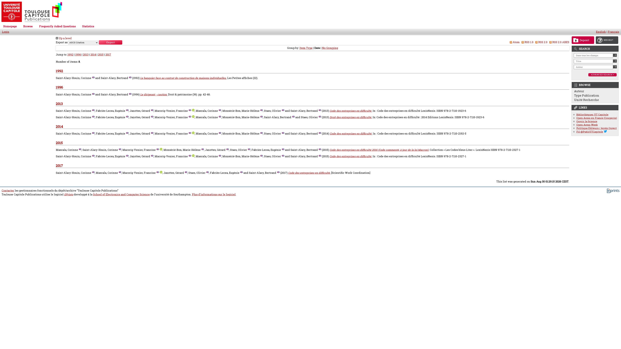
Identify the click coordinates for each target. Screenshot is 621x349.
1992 (70, 54)
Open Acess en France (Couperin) (596, 118)
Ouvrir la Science (586, 121)
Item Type (306, 48)
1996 (78, 54)
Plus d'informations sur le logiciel (214, 194)
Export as (62, 42)
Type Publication (586, 95)
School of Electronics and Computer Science (121, 194)
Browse (28, 26)
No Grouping (330, 48)
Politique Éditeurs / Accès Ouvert (596, 128)
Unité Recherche (586, 100)
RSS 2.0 (542, 42)
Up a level (65, 38)
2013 (85, 54)
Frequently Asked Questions (57, 26)
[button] (110, 42)
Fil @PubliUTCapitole (589, 131)
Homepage (10, 26)
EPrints (68, 194)
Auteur (579, 91)
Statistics (88, 26)
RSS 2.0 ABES (560, 42)
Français (613, 32)
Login (5, 32)
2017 (108, 54)
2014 (93, 54)
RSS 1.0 (528, 42)
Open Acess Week (587, 124)
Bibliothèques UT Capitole (592, 114)
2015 (101, 54)
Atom (516, 42)
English (601, 32)
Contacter (8, 190)
